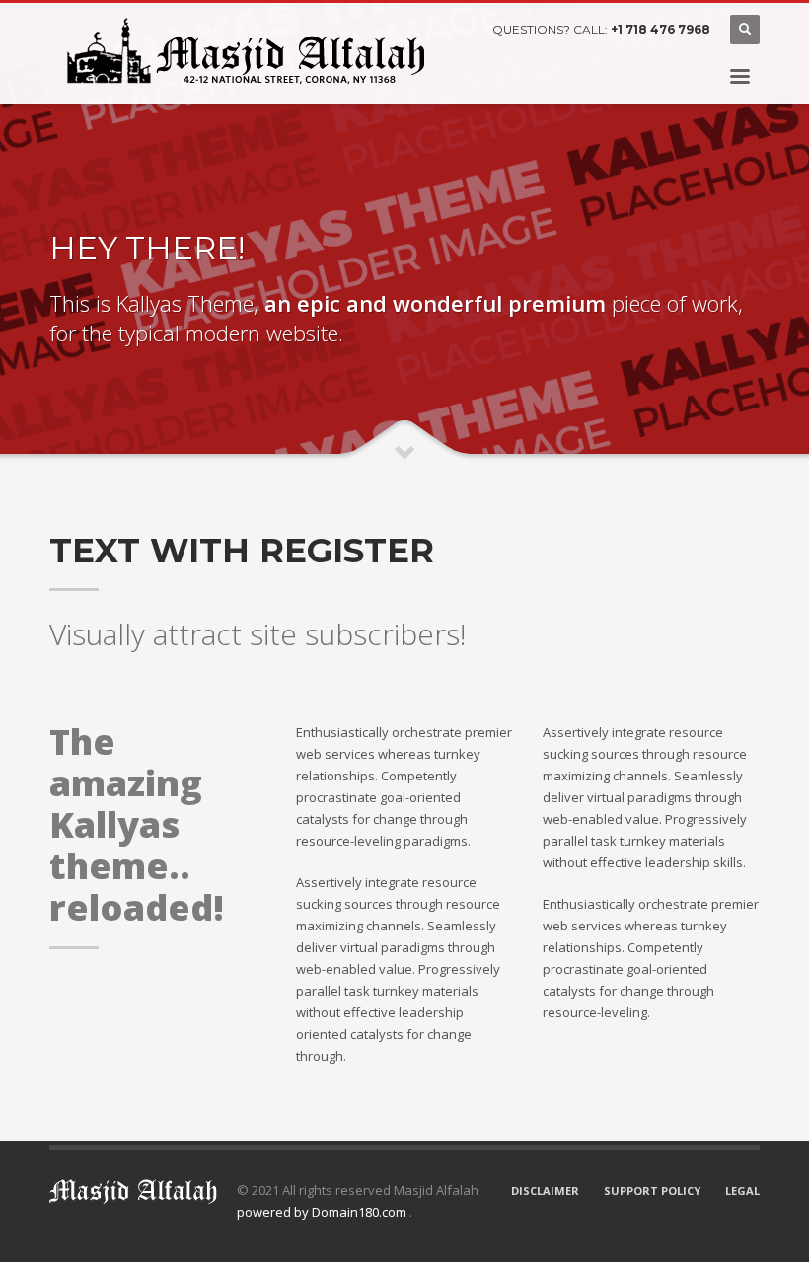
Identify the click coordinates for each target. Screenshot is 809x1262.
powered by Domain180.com (323, 1212)
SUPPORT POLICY (652, 1190)
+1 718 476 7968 (660, 29)
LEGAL (742, 1190)
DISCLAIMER (545, 1190)
